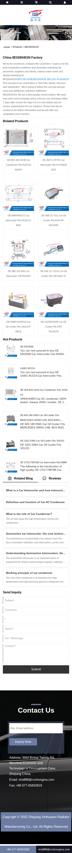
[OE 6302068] (10, 350)
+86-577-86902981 (18, 849)
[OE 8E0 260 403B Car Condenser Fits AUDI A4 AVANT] (18, 139)
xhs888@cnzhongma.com (36, 779)
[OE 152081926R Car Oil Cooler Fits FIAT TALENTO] (53, 301)
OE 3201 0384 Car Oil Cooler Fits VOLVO (42, 440)
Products (17, 47)
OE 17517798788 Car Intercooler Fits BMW (43, 462)
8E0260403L (40, 79)
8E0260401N (32, 47)
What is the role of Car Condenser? (29, 513)
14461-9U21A (27, 368)
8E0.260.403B (24, 79)
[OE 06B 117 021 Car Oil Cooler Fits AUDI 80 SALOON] (53, 195)
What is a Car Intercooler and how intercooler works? (36, 490)
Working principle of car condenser (29, 572)
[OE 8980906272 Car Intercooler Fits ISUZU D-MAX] (18, 195)
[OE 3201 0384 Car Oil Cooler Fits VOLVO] (10, 444)
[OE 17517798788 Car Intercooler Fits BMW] (10, 465)
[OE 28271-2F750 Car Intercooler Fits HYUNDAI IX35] (53, 139)
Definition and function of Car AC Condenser (35, 502)
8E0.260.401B (54, 79)
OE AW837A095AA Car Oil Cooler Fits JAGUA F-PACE (18, 327)
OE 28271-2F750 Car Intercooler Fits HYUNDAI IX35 (53, 165)
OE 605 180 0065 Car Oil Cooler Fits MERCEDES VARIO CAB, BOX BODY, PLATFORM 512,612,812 (40, 420)
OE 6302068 (26, 346)
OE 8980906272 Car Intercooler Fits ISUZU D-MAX (18, 220)
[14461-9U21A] (10, 371)
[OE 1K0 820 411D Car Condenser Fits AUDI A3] (10, 393)
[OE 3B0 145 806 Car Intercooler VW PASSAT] (18, 250)
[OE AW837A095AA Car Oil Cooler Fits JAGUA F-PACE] (18, 301)
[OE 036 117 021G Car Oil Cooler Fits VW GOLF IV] (53, 250)
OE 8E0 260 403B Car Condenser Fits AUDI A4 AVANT (18, 165)
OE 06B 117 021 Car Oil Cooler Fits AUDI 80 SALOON (53, 220)
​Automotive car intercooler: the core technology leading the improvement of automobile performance (36, 533)
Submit (36, 669)
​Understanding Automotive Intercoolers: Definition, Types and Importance (36, 553)
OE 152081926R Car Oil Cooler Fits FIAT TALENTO (53, 327)
